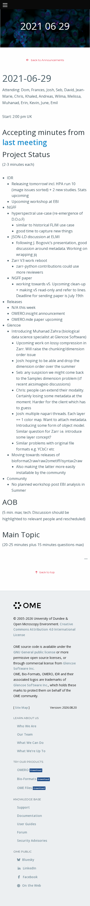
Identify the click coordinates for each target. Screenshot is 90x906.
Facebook (30, 877)
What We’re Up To (31, 751)
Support (23, 807)
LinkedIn (29, 868)
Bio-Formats (33, 779)
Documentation (29, 815)
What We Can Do (30, 742)
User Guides (26, 824)
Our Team (25, 734)
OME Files (31, 788)
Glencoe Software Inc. (30, 685)
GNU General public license (34, 652)
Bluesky (27, 859)
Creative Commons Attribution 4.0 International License (44, 629)
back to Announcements (47, 60)
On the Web (31, 885)
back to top (47, 572)
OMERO (29, 770)
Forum (22, 832)
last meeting (24, 142)
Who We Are (26, 726)
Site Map (21, 707)
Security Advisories (32, 840)
